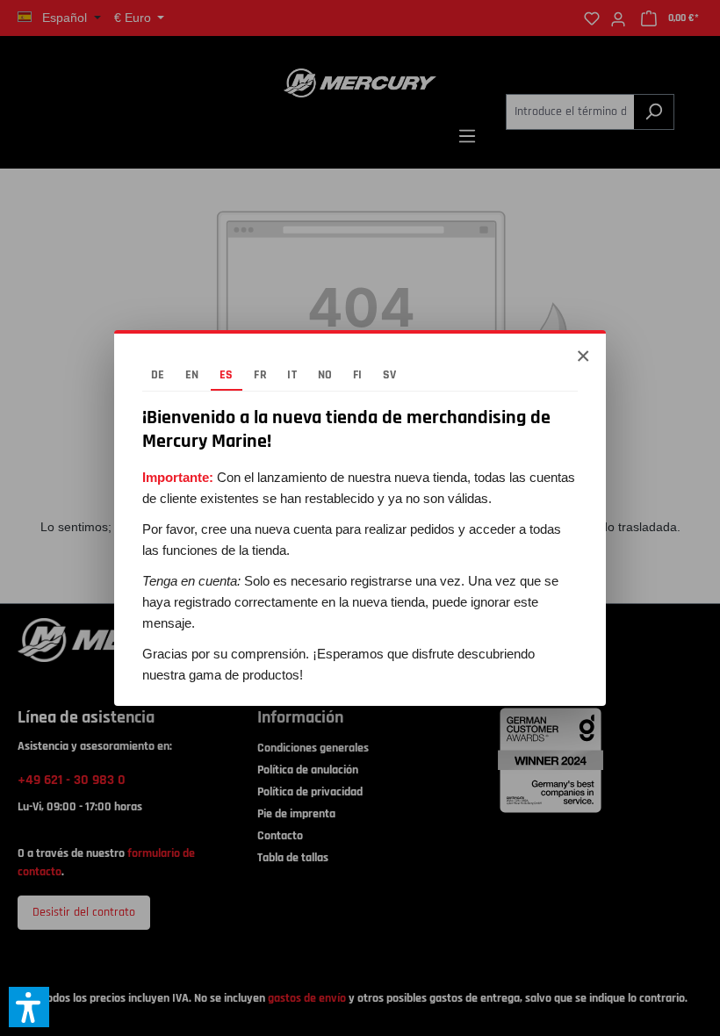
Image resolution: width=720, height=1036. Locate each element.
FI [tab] (358, 375)
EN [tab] (192, 375)
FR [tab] (260, 375)
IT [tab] (292, 375)
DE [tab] (158, 375)
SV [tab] (390, 375)
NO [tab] (325, 375)
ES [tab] (227, 375)
